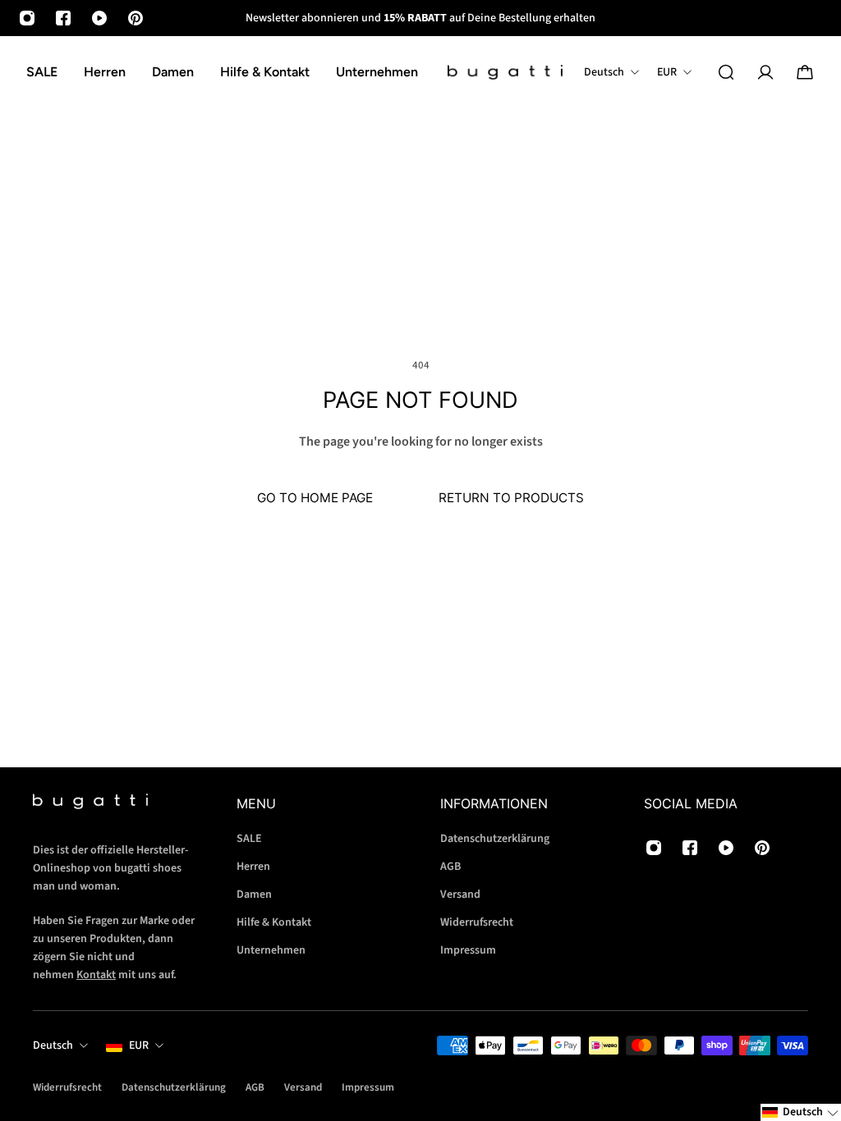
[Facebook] (63, 18)
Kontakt (96, 975)
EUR (139, 1045)
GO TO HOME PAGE (315, 498)
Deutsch (53, 1045)
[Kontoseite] (765, 72)
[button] (801, 1112)
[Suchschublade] (726, 72)
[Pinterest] (135, 18)
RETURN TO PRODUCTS (511, 498)
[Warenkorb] (805, 72)
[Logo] (505, 73)
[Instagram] (27, 18)
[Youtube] (99, 18)
